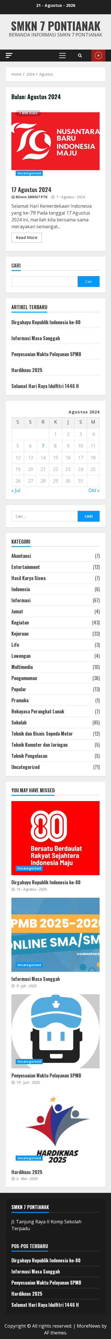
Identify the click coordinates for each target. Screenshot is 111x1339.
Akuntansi (21, 555)
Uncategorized (29, 173)
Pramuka (19, 700)
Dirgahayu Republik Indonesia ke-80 (46, 322)
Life (15, 644)
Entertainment (25, 567)
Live (98, 56)
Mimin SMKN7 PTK (32, 197)
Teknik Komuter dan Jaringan (39, 744)
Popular (18, 689)
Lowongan (20, 655)
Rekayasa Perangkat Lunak (37, 711)
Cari (16, 266)
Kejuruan (19, 633)
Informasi (20, 600)
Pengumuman (24, 678)
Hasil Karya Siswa (28, 578)
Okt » (94, 490)
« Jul (15, 490)
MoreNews (88, 1326)
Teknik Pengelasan (29, 755)
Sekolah (18, 722)
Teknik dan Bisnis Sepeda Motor (42, 733)
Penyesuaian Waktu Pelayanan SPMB (46, 354)
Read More (26, 237)
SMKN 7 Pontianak (55, 25)
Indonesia (20, 589)
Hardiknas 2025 (26, 370)
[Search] (80, 55)
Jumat (17, 611)
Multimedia (22, 667)
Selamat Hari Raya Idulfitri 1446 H (45, 386)
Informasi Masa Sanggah (35, 338)
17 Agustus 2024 (55, 143)
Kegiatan (20, 622)
